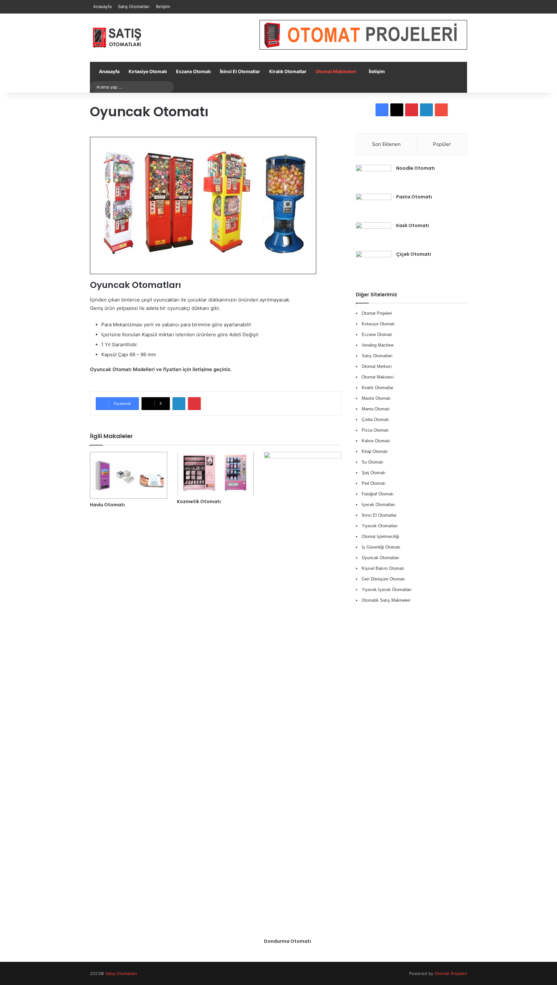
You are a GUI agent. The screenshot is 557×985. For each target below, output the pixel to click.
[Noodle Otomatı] (373, 177)
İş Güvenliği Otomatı (381, 547)
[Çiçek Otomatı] (373, 263)
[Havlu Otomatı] (128, 475)
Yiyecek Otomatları (380, 525)
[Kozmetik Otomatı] (215, 473)
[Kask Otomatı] (373, 234)
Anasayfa (102, 6)
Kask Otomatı (412, 225)
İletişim (163, 6)
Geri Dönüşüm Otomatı (383, 579)
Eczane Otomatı (193, 71)
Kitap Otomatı (375, 451)
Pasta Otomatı (414, 197)
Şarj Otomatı (374, 472)
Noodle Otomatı (415, 168)
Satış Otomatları (134, 6)
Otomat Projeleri (451, 973)
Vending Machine (378, 345)
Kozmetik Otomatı (199, 501)
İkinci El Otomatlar (240, 71)
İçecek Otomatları (378, 504)
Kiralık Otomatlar (288, 71)
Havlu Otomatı (107, 505)
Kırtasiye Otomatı (148, 71)
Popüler (442, 144)
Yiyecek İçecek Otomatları (387, 589)
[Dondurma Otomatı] (302, 693)
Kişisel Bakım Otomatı (383, 568)
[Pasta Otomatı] (373, 206)
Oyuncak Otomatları (380, 557)
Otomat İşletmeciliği (380, 536)
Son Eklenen (386, 144)
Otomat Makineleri (336, 71)
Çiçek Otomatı (413, 254)
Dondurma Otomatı (287, 941)
